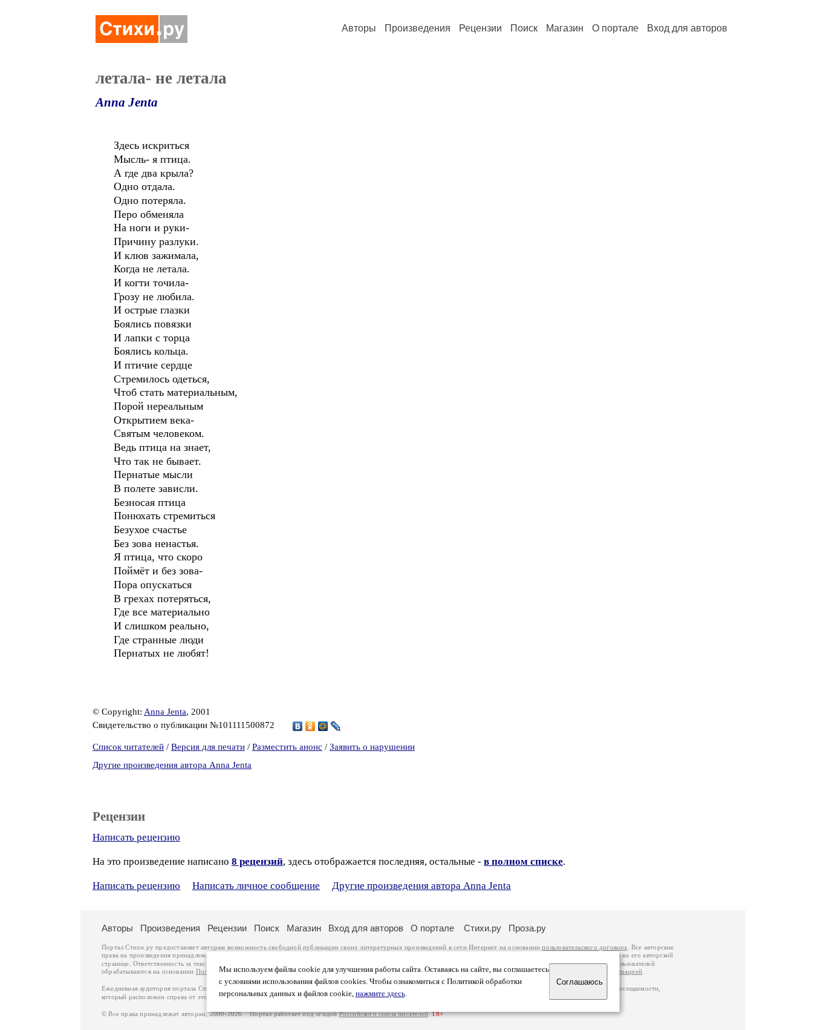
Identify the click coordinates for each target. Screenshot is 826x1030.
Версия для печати (208, 747)
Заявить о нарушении (372, 747)
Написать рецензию (136, 837)
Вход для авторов (687, 28)
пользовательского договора (584, 947)
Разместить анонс (287, 747)
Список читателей (128, 747)
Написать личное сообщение (256, 885)
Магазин (565, 28)
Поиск (524, 28)
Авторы (359, 28)
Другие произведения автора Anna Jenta (172, 765)
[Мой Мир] (323, 726)
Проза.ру (527, 928)
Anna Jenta (127, 102)
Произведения (417, 28)
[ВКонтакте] (297, 726)
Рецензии (480, 28)
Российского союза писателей (383, 1014)
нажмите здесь (380, 993)
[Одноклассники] (310, 726)
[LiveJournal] (336, 726)
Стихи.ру (482, 928)
